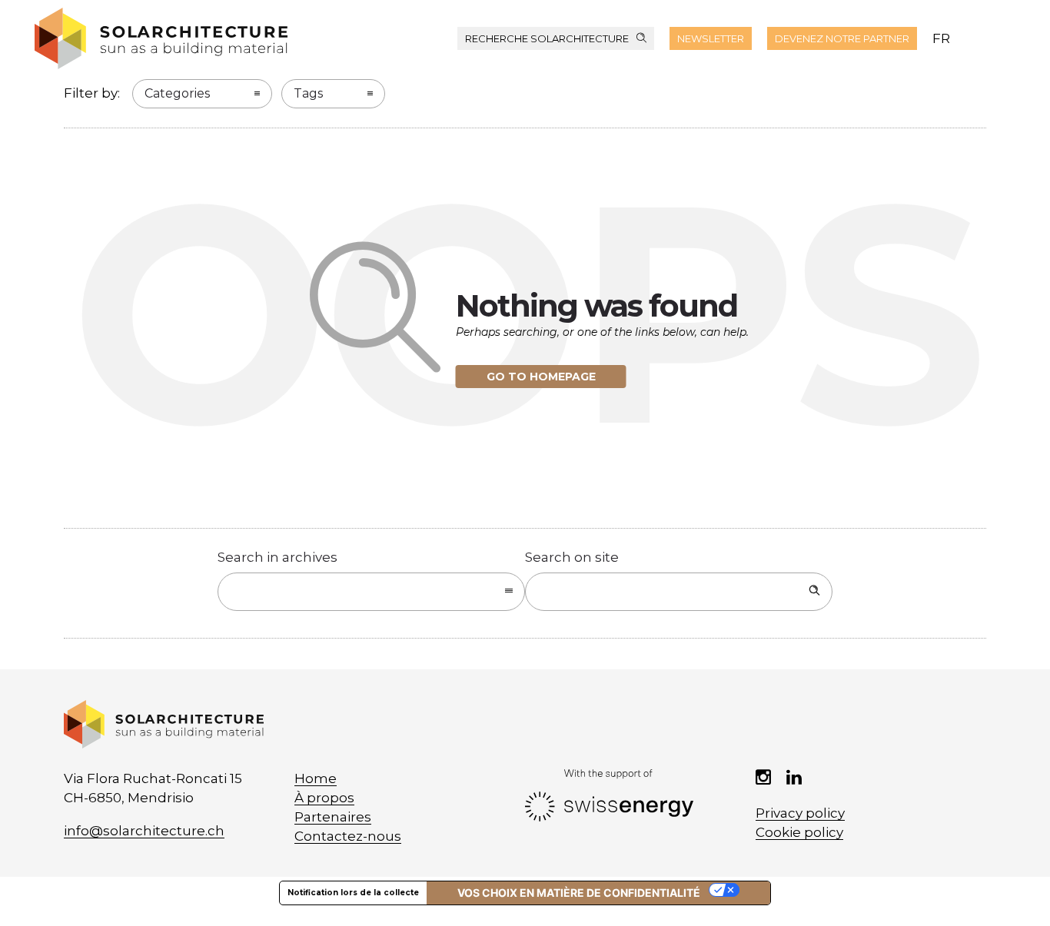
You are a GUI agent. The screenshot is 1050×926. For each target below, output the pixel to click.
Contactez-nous (347, 836)
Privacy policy (800, 813)
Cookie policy (799, 832)
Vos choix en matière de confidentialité (578, 892)
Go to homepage (541, 376)
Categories (177, 93)
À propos (324, 797)
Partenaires (332, 817)
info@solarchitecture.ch (144, 830)
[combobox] (371, 592)
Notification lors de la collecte (353, 893)
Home (315, 778)
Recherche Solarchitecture (547, 38)
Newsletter (710, 38)
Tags (308, 93)
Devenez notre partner (842, 38)
